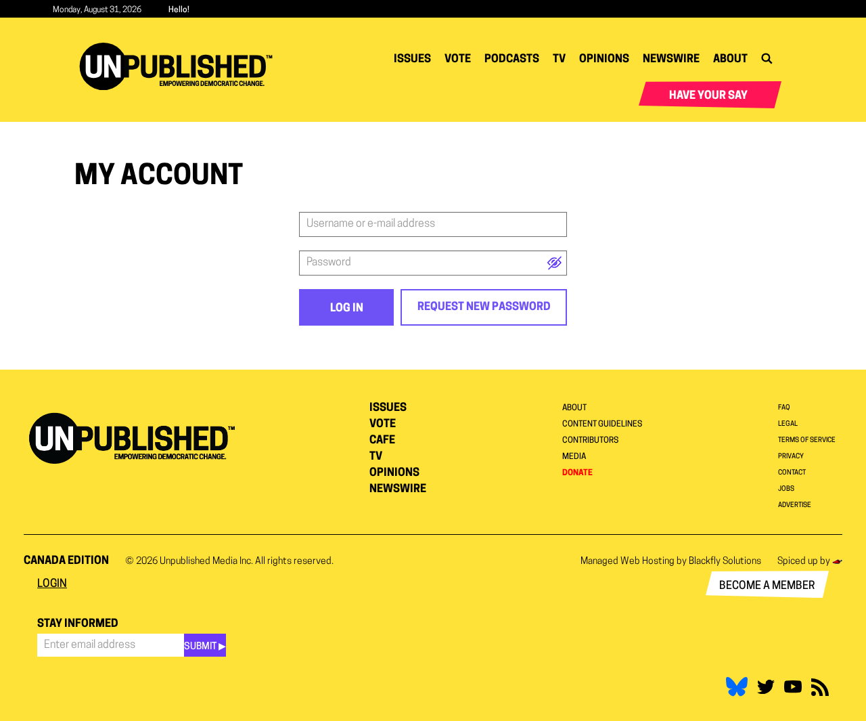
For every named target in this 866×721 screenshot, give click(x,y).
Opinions (604, 59)
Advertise (794, 505)
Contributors (590, 441)
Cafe (382, 440)
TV (559, 59)
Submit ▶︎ (205, 647)
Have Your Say (708, 96)
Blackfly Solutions (725, 561)
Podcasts (511, 59)
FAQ (784, 408)
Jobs (786, 489)
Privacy (791, 456)
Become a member (767, 586)
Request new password (484, 307)
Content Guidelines (602, 424)
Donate (577, 473)
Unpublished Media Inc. (206, 561)
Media (574, 457)
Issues (412, 59)
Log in (346, 308)
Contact (792, 473)
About (730, 59)
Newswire (671, 59)
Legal (788, 424)
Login (52, 584)
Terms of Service (807, 440)
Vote (458, 59)
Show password (554, 263)
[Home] (181, 66)
